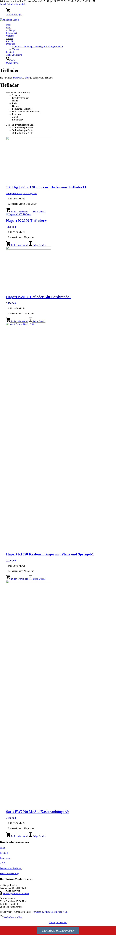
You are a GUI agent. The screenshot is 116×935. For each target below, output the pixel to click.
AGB (2, 863)
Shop (2, 848)
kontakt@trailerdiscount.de (13, 4)
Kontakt (4, 853)
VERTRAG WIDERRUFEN (58, 930)
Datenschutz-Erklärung (11, 868)
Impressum (5, 858)
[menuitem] (61, 25)
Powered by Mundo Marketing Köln (50, 912)
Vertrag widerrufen (58, 922)
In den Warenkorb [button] (19, 211)
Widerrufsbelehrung (9, 873)
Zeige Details (38, 211)
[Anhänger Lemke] (9, 19)
